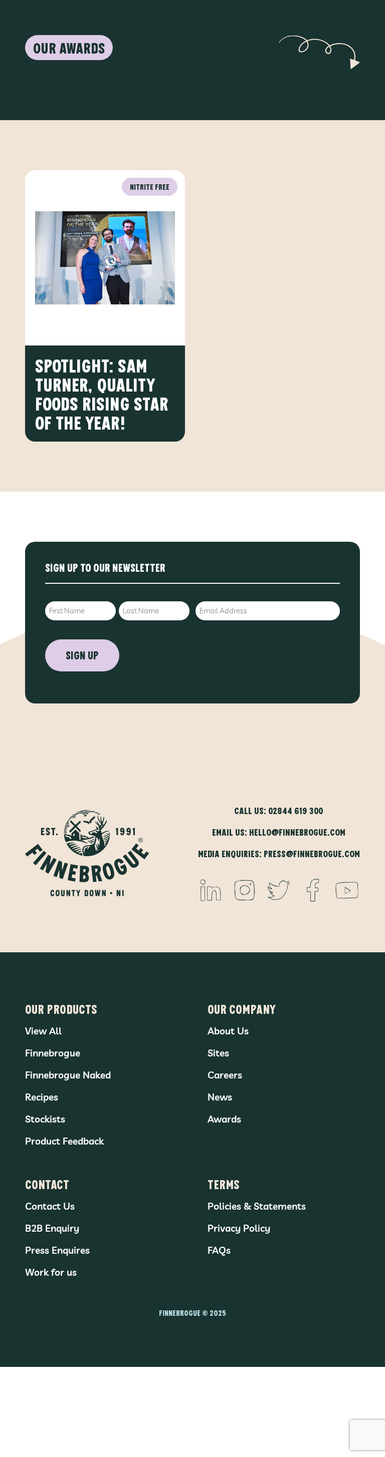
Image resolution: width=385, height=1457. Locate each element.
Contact (47, 1184)
